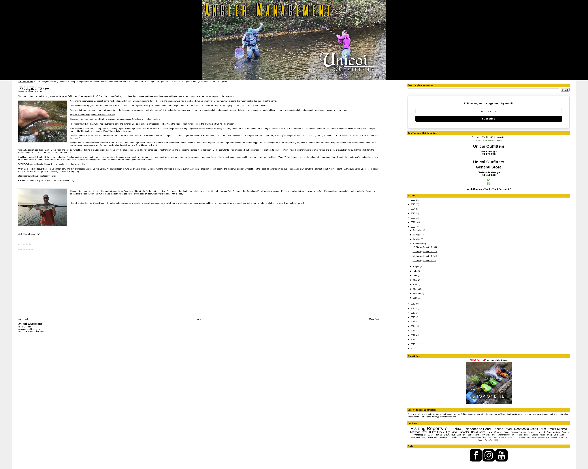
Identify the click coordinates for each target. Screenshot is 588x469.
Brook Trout (512, 437)
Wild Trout (492, 437)
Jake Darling (531, 437)
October (417, 239)
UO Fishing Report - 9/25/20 (425, 247)
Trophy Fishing (518, 432)
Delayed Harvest (536, 432)
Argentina (502, 437)
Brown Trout (449, 435)
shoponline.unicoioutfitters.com (31, 331)
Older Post (374, 319)
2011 (413, 339)
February (417, 293)
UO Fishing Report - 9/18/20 (33, 89)
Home (198, 319)
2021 (413, 222)
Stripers (465, 437)
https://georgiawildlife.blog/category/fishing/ (37, 176)
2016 (413, 317)
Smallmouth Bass (417, 437)
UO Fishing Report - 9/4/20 (424, 261)
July (415, 271)
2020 (413, 227)
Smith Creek (432, 437)
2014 (413, 326)
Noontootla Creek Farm (530, 429)
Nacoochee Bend (478, 429)
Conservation (553, 432)
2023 (413, 213)
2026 (413, 200)
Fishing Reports (29, 234)
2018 (413, 308)
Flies (526, 435)
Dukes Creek (436, 432)
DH (464, 435)
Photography (419, 434)
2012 (413, 335)
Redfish (554, 437)
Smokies (443, 437)
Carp (459, 435)
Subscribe (488, 118)
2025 (413, 204)
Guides (565, 432)
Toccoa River (502, 429)
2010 (413, 344)
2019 (413, 304)
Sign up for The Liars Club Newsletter (488, 137)
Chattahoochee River (506, 435)
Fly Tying (451, 432)
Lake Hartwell (474, 435)
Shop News (454, 429)
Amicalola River (488, 435)
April (415, 284)
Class (519, 435)
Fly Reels (521, 437)
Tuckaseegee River (478, 437)
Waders (480, 440)
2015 (413, 322)
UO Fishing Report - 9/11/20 (425, 256)
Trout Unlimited (557, 429)
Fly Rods (534, 435)
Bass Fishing (478, 432)
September (418, 244)
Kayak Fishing (546, 435)
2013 (413, 331)
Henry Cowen (494, 432)
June (415, 275)
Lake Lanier (559, 435)
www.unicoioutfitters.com (29, 329)
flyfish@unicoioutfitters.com (444, 417)
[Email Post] (38, 234)
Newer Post (23, 319)
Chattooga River (417, 432)
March (416, 289)
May (415, 280)
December (418, 230)
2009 (413, 349)
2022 (413, 218)
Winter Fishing (435, 434)
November (418, 235)
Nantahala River (543, 437)
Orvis (506, 432)
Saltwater (464, 432)
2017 (413, 313)
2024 (413, 209)
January (417, 298)
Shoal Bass (563, 437)
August (416, 266)
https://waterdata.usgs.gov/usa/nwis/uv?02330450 (92, 115)
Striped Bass (454, 437)
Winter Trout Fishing (492, 440)
